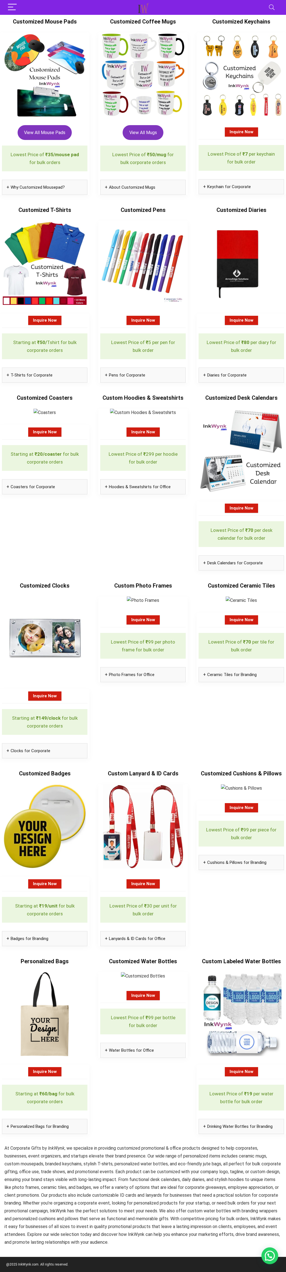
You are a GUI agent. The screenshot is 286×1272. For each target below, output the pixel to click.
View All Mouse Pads (44, 132)
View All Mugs (143, 132)
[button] (269, 1255)
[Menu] (12, 7)
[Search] (271, 7)
